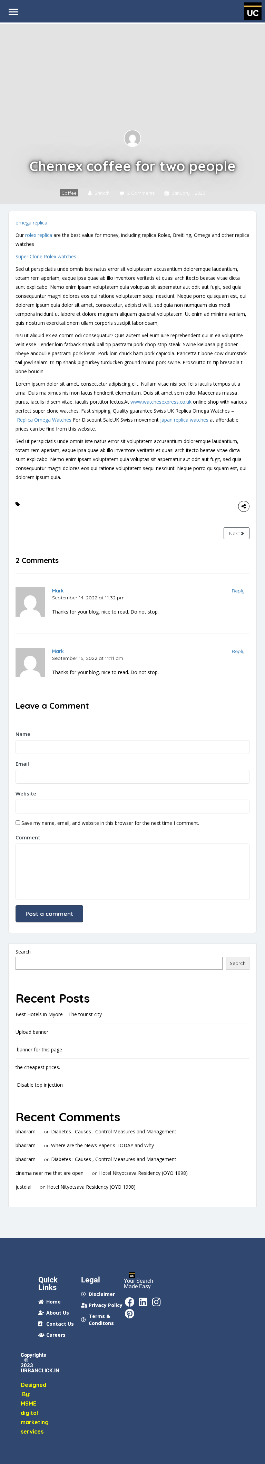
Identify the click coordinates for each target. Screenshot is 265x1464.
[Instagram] (157, 1302)
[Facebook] (130, 1302)
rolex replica (38, 235)
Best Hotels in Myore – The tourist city (59, 1014)
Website (26, 793)
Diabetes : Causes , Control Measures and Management (113, 1131)
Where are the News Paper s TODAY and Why (102, 1145)
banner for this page (39, 1049)
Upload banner (32, 1032)
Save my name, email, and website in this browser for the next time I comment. (110, 823)
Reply (238, 591)
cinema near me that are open (50, 1173)
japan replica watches (184, 419)
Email (22, 763)
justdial (23, 1187)
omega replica (31, 222)
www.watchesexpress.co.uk (161, 401)
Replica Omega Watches (44, 419)
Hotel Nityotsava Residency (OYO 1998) (143, 1173)
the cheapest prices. (38, 1067)
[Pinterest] (130, 1314)
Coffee (69, 193)
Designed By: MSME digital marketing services (26, 1408)
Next (235, 533)
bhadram (26, 1131)
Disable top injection (39, 1084)
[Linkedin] (143, 1302)
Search (23, 951)
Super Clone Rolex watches (46, 256)
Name (23, 733)
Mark (58, 591)
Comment (28, 837)
